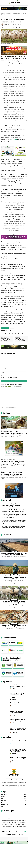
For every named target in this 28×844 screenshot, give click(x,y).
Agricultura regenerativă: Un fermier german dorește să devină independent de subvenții (17, 695)
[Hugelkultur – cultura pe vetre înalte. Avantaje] (5, 705)
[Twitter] (16, 779)
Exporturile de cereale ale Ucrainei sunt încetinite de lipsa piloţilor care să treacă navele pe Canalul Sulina (14, 516)
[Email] (19, 27)
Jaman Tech (23, 831)
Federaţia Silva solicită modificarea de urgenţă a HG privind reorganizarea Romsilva (11, 505)
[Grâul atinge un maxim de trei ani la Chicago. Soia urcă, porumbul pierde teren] (14, 617)
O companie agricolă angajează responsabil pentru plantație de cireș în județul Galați (18, 750)
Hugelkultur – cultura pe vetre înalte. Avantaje (17, 703)
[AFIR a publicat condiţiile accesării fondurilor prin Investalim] (5, 713)
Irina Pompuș (14, 705)
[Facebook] (7, 27)
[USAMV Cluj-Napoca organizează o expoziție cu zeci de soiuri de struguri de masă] (5, 760)
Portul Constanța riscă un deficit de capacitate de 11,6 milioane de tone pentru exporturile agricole (14, 522)
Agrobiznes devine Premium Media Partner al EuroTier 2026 (18, 741)
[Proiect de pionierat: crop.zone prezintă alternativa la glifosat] (5, 687)
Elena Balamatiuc (7, 24)
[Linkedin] (13, 27)
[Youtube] (22, 779)
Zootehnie (12, 327)
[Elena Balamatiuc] (2, 24)
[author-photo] (11, 688)
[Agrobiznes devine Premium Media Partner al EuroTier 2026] (5, 743)
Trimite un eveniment (17, 386)
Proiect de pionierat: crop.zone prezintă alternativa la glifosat (18, 685)
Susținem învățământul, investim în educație (11, 659)
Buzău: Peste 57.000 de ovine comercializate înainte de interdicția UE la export (14, 433)
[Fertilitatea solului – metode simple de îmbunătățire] (5, 722)
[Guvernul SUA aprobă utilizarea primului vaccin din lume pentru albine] (5, 730)
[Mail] (11, 779)
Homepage (3, 13)
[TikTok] (14, 779)
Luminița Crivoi (14, 699)
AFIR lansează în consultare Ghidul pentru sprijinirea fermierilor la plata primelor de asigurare (14, 577)
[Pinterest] (10, 27)
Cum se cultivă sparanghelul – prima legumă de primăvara (20, 339)
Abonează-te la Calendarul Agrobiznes (9, 407)
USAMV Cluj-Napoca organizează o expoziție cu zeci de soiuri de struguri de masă (18, 759)
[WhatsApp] (16, 27)
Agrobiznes (14, 753)
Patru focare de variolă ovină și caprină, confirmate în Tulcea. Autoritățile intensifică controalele (14, 603)
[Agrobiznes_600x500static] (14, 490)
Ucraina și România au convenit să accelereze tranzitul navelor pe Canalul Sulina (14, 554)
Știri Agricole (8, 13)
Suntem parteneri (9, 637)
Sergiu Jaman (14, 688)
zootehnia (14, 139)
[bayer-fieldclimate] (14, 8)
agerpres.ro (8, 330)
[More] (22, 27)
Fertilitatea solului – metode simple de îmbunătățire (17, 720)
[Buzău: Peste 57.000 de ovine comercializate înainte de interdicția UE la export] (14, 422)
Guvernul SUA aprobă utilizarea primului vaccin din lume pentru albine (18, 729)
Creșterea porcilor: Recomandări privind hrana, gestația (5, 339)
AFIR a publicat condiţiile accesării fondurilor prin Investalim (16, 712)
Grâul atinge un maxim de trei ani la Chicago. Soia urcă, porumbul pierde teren (14, 626)
